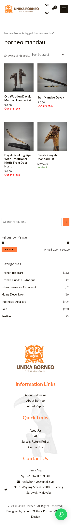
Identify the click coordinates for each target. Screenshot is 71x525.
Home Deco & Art (13, 294)
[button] (61, 514)
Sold (4, 309)
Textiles (6, 316)
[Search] (66, 222)
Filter (9, 249)
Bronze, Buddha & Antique (18, 280)
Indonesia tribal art (14, 301)
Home (7, 33)
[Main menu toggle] (64, 9)
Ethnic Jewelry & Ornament (19, 287)
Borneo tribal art (12, 272)
